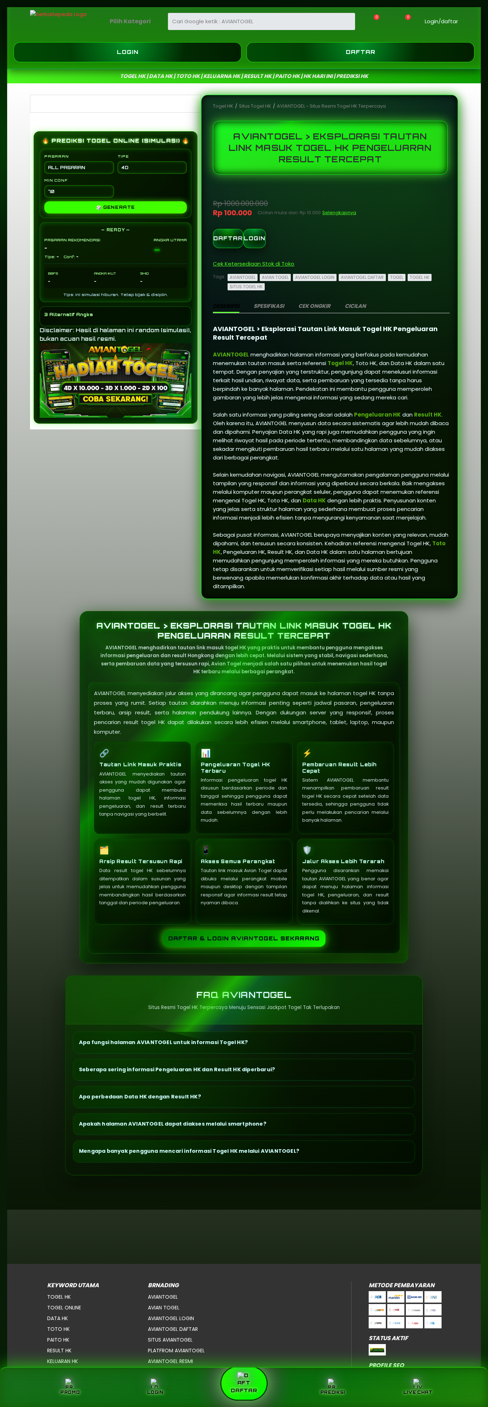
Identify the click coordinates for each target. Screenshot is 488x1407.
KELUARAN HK (62, 1361)
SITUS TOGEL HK (246, 287)
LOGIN (254, 238)
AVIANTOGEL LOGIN (314, 277)
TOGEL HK (419, 277)
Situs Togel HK (255, 106)
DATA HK (57, 1318)
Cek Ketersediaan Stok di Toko (253, 263)
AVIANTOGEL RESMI (170, 1361)
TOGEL (396, 277)
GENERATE (115, 207)
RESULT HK (59, 1350)
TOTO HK (58, 1329)
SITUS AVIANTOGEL (170, 1339)
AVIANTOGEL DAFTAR (362, 277)
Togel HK (223, 106)
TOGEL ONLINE (64, 1307)
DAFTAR (228, 238)
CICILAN (355, 306)
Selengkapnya (339, 212)
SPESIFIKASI (269, 306)
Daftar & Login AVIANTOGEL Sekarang (244, 938)
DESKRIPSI (226, 306)
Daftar (360, 52)
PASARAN (56, 156)
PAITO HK (58, 1339)
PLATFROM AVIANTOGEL (176, 1350)
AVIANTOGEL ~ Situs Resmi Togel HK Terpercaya (331, 106)
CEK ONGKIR (314, 306)
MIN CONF (55, 180)
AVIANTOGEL (242, 277)
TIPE (123, 156)
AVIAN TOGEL (275, 277)
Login (128, 52)
